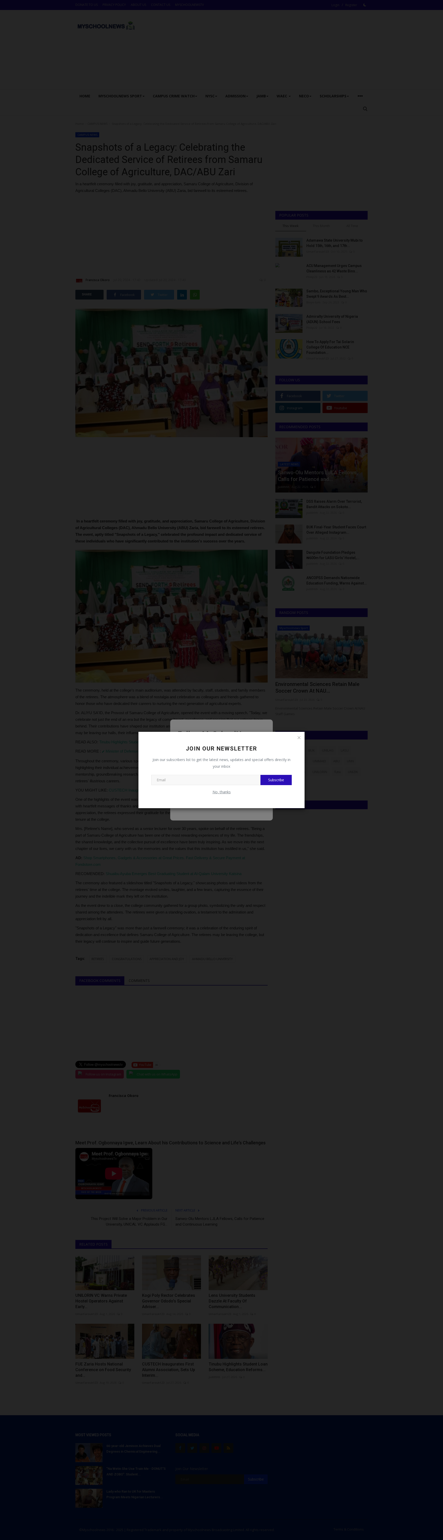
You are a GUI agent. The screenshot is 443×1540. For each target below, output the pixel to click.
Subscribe (276, 779)
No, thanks (222, 791)
